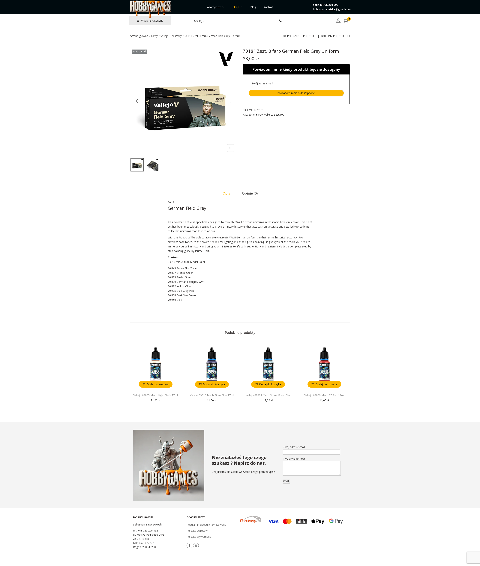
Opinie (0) (250, 193)
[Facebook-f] (189, 545)
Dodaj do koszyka (158, 384)
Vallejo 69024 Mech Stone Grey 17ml (268, 395)
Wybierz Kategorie (152, 20)
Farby (154, 36)
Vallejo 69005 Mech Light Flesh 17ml (155, 395)
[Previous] (137, 101)
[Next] (230, 101)
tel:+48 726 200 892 (325, 5)
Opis (226, 193)
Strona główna (139, 36)
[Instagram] (196, 545)
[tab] (226, 193)
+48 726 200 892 (147, 530)
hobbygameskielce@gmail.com (332, 9)
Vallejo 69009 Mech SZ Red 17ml (324, 395)
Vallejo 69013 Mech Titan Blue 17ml (212, 395)
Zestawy (176, 36)
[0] (345, 20)
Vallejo (164, 36)
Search (281, 20)
